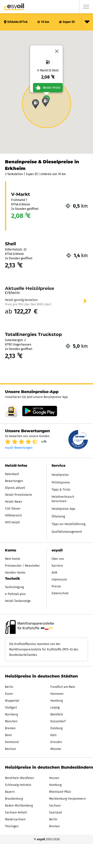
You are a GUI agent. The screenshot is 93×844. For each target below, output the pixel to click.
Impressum (59, 579)
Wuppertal (12, 700)
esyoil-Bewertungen (18, 447)
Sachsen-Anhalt (16, 812)
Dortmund (12, 742)
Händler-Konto (15, 572)
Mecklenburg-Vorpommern (67, 798)
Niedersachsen (15, 819)
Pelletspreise (61, 482)
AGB (54, 572)
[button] (45, 102)
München (11, 721)
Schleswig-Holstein (18, 785)
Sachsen (55, 805)
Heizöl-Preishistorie (18, 494)
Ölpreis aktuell (15, 488)
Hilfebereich (13, 515)
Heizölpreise (60, 475)
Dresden (56, 742)
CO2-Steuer (13, 508)
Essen (9, 693)
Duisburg (56, 728)
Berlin (9, 687)
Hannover (57, 693)
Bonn (8, 735)
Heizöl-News (13, 501)
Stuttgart (11, 707)
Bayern (10, 792)
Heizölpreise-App (63, 509)
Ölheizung (58, 516)
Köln (53, 735)
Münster (56, 749)
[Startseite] (14, 6)
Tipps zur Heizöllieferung (68, 524)
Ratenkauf (12, 474)
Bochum (10, 749)
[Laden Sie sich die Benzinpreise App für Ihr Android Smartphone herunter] (11, 411)
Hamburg (56, 700)
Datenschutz (60, 593)
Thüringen (12, 826)
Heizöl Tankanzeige (18, 601)
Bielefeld (56, 714)
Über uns (58, 559)
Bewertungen (14, 481)
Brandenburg (14, 798)
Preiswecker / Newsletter (22, 565)
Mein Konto (12, 559)
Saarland (55, 812)
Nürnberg (11, 714)
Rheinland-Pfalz (60, 792)
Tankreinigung (14, 587)
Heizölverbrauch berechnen (63, 499)
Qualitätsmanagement (67, 531)
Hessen (54, 778)
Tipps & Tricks (61, 489)
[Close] (57, 51)
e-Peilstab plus (15, 594)
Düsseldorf (57, 721)
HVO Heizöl (12, 522)
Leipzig (55, 707)
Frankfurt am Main (62, 687)
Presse (56, 586)
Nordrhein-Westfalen (19, 778)
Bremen (10, 728)
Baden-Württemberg (19, 805)
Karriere (57, 565)
